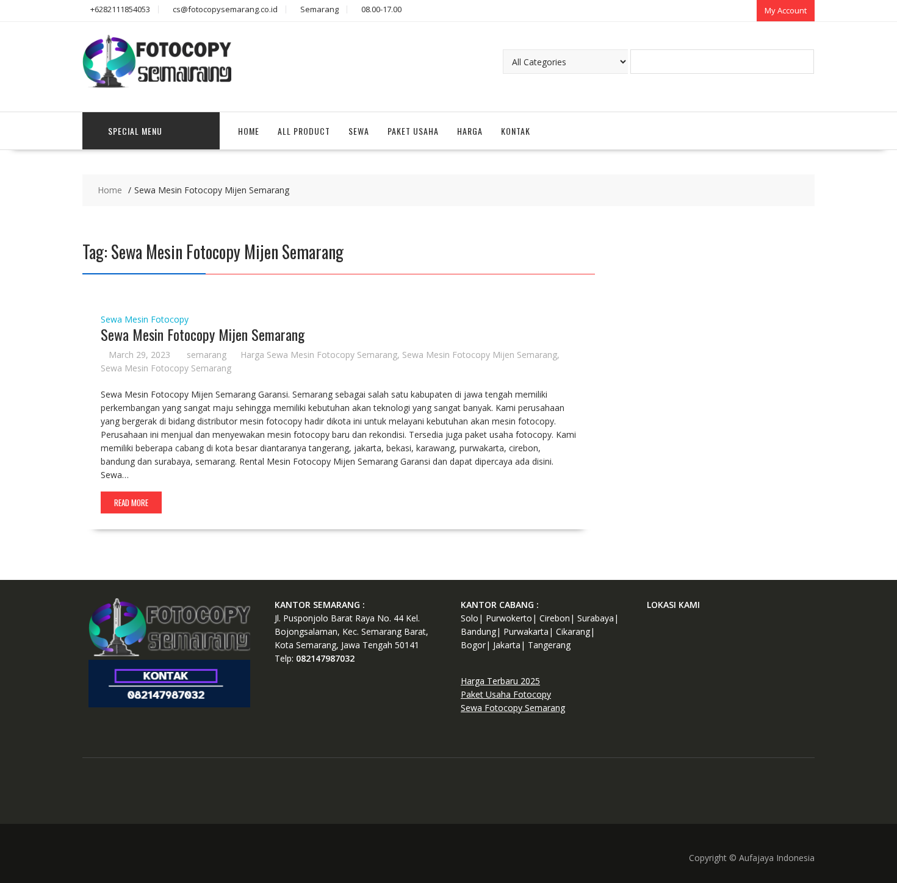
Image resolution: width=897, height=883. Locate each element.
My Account (786, 10)
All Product (304, 130)
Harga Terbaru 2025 (500, 681)
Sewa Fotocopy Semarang (513, 707)
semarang (206, 354)
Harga (470, 130)
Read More (131, 502)
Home (248, 130)
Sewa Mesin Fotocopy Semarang (166, 368)
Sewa (358, 130)
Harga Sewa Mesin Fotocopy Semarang (318, 354)
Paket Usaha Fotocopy (506, 694)
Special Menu (135, 130)
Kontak (515, 130)
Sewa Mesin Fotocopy (145, 319)
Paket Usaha (413, 130)
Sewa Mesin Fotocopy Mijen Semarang (202, 334)
